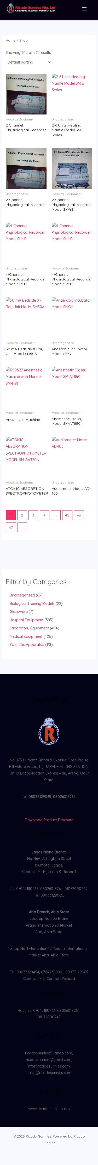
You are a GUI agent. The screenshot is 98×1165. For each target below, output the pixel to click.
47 (11, 527)
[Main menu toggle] (84, 9)
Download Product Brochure (49, 820)
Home (10, 40)
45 (67, 515)
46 (79, 515)
